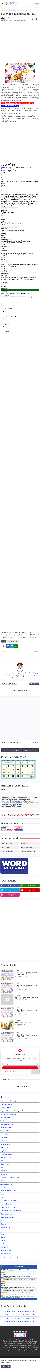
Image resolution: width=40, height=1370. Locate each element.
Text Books (25, 843)
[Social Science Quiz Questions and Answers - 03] (7, 1012)
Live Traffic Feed (18, 1266)
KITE (2, 1194)
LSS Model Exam (11, 10)
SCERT (2, 1237)
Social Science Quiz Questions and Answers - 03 (26, 1011)
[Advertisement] (20, 42)
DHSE (2, 1231)
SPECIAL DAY (4, 1147)
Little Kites (3, 1224)
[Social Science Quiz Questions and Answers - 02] (7, 987)
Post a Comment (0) (20, 750)
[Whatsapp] (16, 646)
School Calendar (5, 1144)
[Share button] (20, 646)
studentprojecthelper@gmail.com (12, 803)
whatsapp (31, 885)
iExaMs (2, 1221)
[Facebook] (8, 646)
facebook (11, 885)
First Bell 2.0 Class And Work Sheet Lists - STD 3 (20, 1318)
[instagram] (26, 1332)
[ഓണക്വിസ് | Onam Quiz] (7, 1024)
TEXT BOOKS (21, 1281)
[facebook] (14, 1332)
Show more (34, 683)
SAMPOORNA (4, 1164)
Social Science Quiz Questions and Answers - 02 (26, 986)
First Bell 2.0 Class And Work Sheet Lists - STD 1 (20, 1311)
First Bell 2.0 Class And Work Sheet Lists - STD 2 (20, 1315)
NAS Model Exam (7, 851)
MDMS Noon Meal (6, 1184)
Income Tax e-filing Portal (9, 1257)
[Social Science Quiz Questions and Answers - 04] (7, 1037)
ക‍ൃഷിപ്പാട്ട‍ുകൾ (26, 1279)
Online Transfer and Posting (9, 1177)
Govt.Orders (4, 1137)
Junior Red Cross (5, 1251)
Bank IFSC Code (5, 1227)
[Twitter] (12, 646)
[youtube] (17, 1332)
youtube (31, 890)
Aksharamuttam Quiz (28, 851)
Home (3, 10)
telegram (11, 890)
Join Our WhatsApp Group (8, 1124)
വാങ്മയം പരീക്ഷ (27, 847)
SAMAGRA (3, 1167)
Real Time (18, 1298)
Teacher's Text (5, 1131)
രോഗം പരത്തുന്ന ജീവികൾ (28, 1273)
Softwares (3, 1141)
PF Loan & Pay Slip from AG (9, 1201)
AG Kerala (3, 1244)
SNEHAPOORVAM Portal (8, 1191)
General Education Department (10, 1211)
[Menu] (2, 3)
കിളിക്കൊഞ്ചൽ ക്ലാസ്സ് (8, 1101)
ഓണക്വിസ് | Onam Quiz (23, 1022)
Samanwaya (4, 1174)
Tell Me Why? (4, 1121)
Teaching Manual (7, 843)
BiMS (2, 1181)
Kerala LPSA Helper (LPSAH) (26, 1284)
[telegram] (20, 1332)
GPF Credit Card (5, 1204)
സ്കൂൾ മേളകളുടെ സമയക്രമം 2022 (26, 998)
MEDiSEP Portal (5, 1254)
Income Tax (4, 1187)
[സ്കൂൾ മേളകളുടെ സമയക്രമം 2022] (7, 999)
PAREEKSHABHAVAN (7, 1217)
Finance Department (7, 1214)
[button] (37, 3)
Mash (19, 671)
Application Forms (6, 1104)
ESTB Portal (4, 1247)
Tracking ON (24, 1298)
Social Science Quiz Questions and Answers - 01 (26, 973)
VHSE (2, 1234)
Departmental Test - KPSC (8, 1207)
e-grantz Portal (5, 1157)
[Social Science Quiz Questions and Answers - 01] (7, 974)
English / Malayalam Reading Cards (11, 1111)
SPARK (2, 1161)
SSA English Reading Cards (9, 1114)
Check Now (5, 1362)
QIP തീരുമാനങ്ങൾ (6, 1154)
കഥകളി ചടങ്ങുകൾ (22, 1290)
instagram (11, 895)
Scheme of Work (5, 1127)
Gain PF (3, 1197)
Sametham (3, 1171)
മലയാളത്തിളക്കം (5, 1117)
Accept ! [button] (6, 1366)
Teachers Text (6, 847)
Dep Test (3, 1151)
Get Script (13, 1298)
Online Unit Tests (6, 1107)
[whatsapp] (23, 1332)
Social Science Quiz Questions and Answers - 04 (26, 1036)
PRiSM (2, 1241)
